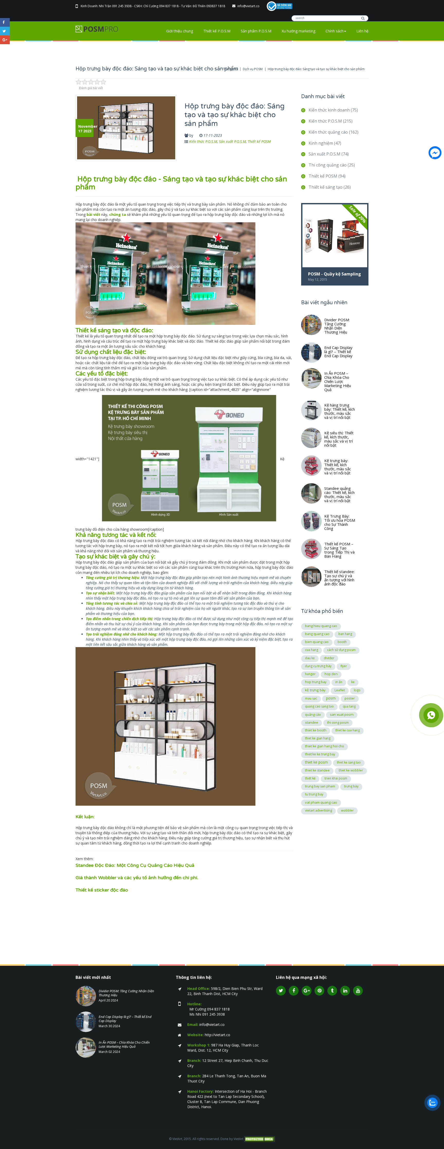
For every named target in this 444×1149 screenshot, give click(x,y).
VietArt (238, 1138)
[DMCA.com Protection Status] (259, 1138)
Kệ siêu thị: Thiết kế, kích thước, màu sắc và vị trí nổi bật (339, 438)
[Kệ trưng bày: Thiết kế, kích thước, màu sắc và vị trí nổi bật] (311, 465)
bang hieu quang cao (321, 626)
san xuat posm (342, 714)
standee (311, 722)
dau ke (310, 658)
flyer (343, 666)
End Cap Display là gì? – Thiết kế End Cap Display (338, 351)
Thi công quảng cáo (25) (332, 165)
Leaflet (340, 690)
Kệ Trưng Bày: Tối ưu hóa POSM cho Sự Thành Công (339, 521)
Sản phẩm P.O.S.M (256, 31)
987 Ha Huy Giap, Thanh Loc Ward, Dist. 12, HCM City (223, 1048)
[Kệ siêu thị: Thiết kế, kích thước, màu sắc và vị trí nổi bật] (311, 438)
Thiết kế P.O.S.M (216, 31)
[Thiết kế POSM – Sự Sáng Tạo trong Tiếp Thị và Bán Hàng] (311, 549)
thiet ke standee (317, 770)
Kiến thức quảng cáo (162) (333, 132)
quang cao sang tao (319, 706)
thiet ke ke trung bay (320, 754)
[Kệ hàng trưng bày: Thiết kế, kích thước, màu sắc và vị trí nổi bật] (311, 410)
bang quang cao (317, 634)
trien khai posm (336, 778)
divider (329, 658)
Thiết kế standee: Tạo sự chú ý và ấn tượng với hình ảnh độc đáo (339, 577)
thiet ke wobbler (351, 770)
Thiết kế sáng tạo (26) (330, 187)
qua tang (349, 706)
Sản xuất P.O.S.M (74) (329, 154)
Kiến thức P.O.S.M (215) (331, 121)
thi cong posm (338, 722)
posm (331, 698)
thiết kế (310, 778)
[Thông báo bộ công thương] (279, 5)
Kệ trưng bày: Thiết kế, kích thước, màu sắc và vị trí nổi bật (337, 466)
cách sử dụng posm (341, 650)
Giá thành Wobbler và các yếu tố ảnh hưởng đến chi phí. (137, 877)
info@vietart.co (248, 6)
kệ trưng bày (315, 690)
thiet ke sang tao (349, 762)
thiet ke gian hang (317, 738)
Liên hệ (362, 31)
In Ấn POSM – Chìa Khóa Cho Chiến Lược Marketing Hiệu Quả (337, 381)
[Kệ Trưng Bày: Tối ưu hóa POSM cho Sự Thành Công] (311, 521)
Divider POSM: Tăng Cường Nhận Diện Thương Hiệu (337, 325)
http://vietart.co (208, 1034)
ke (353, 682)
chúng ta (117, 214)
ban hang (345, 634)
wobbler (347, 810)
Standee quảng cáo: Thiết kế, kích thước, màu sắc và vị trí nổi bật (339, 494)
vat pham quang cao (321, 802)
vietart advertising (318, 810)
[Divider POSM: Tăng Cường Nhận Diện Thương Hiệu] (311, 325)
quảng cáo (313, 714)
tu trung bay (314, 794)
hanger (310, 674)
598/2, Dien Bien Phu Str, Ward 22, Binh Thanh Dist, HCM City (225, 991)
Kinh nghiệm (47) (325, 143)
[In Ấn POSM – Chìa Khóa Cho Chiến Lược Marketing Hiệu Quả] (311, 378)
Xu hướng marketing (298, 31)
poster (350, 698)
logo (357, 690)
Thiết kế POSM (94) (327, 176)
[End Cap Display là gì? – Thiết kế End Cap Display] (311, 352)
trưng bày (351, 786)
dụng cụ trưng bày (318, 666)
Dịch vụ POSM (253, 69)
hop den (331, 674)
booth (342, 642)
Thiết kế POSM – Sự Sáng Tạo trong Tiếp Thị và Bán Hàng (339, 549)
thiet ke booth (315, 730)
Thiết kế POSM (259, 141)
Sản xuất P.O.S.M (232, 141)
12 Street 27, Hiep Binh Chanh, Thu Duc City (227, 1063)
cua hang (311, 650)
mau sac (311, 698)
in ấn (338, 682)
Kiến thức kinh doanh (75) (333, 110)
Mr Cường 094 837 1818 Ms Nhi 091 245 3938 (208, 1009)
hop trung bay (315, 682)
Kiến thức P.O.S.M (203, 141)
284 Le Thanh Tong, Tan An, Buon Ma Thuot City (226, 1078)
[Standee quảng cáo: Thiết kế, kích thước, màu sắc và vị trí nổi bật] (311, 493)
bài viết (93, 214)
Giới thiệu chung (179, 31)
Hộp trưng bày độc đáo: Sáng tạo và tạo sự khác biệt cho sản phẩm (316, 69)
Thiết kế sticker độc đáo (102, 890)
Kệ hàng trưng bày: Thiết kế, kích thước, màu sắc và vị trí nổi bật (339, 410)
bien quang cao (317, 642)
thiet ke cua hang (347, 730)
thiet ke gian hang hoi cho (324, 746)
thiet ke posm (316, 762)
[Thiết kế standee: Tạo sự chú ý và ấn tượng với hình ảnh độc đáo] (311, 576)
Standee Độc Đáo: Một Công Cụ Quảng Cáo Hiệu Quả (135, 865)
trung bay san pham (320, 786)
